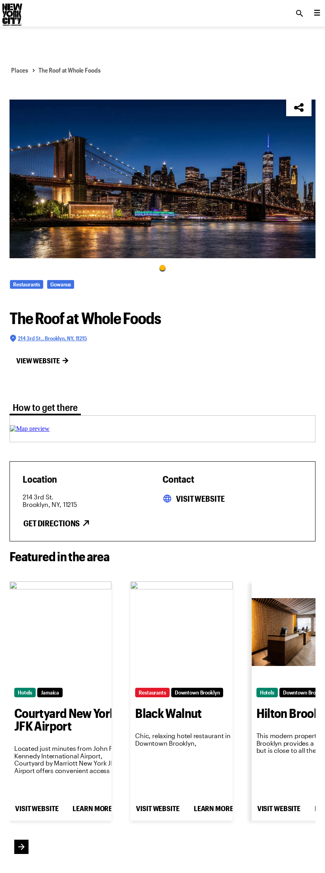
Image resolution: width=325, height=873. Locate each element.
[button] (162, 179)
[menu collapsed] (317, 13)
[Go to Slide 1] (162, 267)
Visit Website (200, 498)
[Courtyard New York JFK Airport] (60, 632)
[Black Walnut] (181, 632)
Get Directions (51, 523)
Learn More (92, 808)
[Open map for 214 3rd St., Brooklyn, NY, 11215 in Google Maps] (30, 428)
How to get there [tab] (45, 407)
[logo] (11, 11)
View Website (38, 360)
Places (19, 70)
